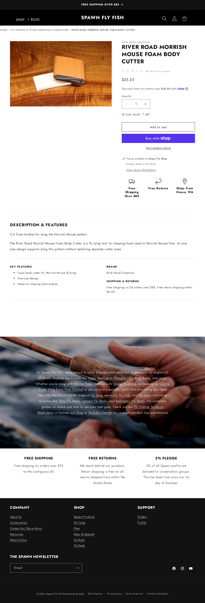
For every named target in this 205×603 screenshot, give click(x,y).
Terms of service (134, 593)
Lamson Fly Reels (94, 401)
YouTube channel (100, 412)
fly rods (124, 395)
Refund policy (95, 593)
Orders (142, 517)
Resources (16, 534)
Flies (77, 528)
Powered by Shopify (73, 593)
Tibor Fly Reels (69, 401)
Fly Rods (79, 540)
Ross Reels (142, 378)
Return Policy (18, 540)
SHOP (20, 19)
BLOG (35, 19)
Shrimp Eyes (83, 383)
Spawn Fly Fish (54, 593)
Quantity (126, 96)
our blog (76, 412)
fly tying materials (104, 395)
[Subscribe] (77, 568)
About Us (16, 517)
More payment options (158, 148)
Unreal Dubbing (124, 383)
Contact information (157, 593)
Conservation (18, 523)
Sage (91, 378)
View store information (141, 170)
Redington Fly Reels (130, 401)
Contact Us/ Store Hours (26, 528)
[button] (164, 19)
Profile (142, 523)
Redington (104, 378)
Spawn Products (84, 517)
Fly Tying (79, 523)
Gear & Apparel (84, 534)
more (162, 378)
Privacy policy (114, 593)
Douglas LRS (123, 378)
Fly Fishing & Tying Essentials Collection (40, 30)
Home (4, 30)
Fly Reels (79, 545)
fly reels (144, 395)
